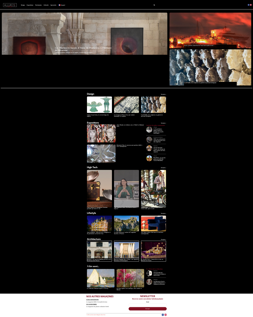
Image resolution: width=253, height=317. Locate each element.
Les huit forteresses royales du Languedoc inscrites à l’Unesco (125, 233)
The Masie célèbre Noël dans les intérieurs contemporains (152, 233)
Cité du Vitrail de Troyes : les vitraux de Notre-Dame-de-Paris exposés (159, 149)
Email (147, 302)
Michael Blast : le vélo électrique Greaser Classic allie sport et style (152, 208)
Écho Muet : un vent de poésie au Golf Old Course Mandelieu (159, 159)
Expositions (30, 5)
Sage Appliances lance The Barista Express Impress (125, 208)
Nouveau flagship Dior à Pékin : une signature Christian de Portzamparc (126, 260)
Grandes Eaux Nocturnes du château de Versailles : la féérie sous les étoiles (204, 82)
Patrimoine (38, 5)
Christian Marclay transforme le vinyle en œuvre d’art (160, 274)
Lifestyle (46, 5)
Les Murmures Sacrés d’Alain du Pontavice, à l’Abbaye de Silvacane (83, 49)
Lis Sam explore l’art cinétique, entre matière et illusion (129, 289)
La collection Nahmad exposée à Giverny (97, 288)
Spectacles (53, 5)
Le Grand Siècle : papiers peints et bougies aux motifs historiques (158, 131)
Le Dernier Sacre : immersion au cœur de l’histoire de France (152, 260)
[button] (84, 34)
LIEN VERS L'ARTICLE (84, 46)
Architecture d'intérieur (158, 137)
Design (23, 5)
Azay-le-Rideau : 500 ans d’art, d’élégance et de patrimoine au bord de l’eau (98, 233)
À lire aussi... (93, 266)
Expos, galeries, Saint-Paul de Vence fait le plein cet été (198, 45)
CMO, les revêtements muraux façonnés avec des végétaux (159, 140)
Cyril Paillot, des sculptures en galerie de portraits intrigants (152, 115)
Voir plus (163, 94)
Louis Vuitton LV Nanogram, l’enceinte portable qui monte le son (97, 208)
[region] (84, 34)
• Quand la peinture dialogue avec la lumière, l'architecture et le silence (74, 52)
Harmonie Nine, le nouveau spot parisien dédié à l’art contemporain (129, 146)
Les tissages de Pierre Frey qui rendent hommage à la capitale (124, 115)
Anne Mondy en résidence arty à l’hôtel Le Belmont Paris (130, 125)
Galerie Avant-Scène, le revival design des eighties (98, 115)
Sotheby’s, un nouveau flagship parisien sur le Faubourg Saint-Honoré (99, 260)
